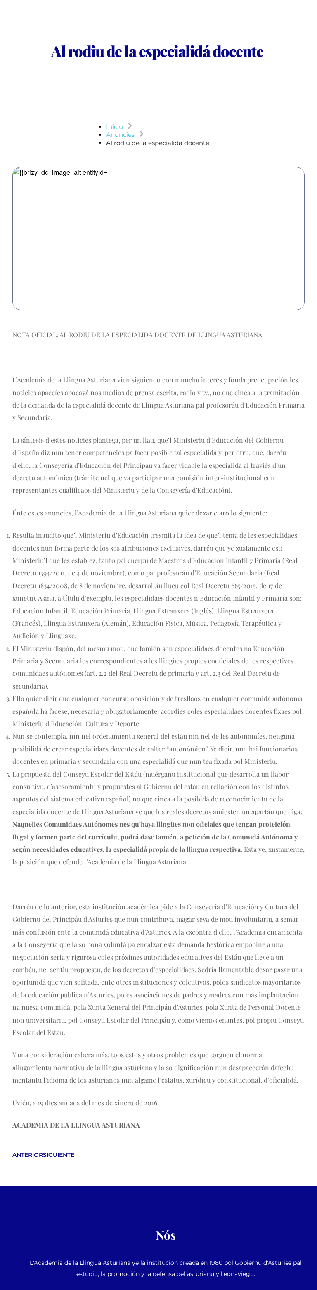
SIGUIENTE (58, 1155)
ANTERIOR (27, 1155)
